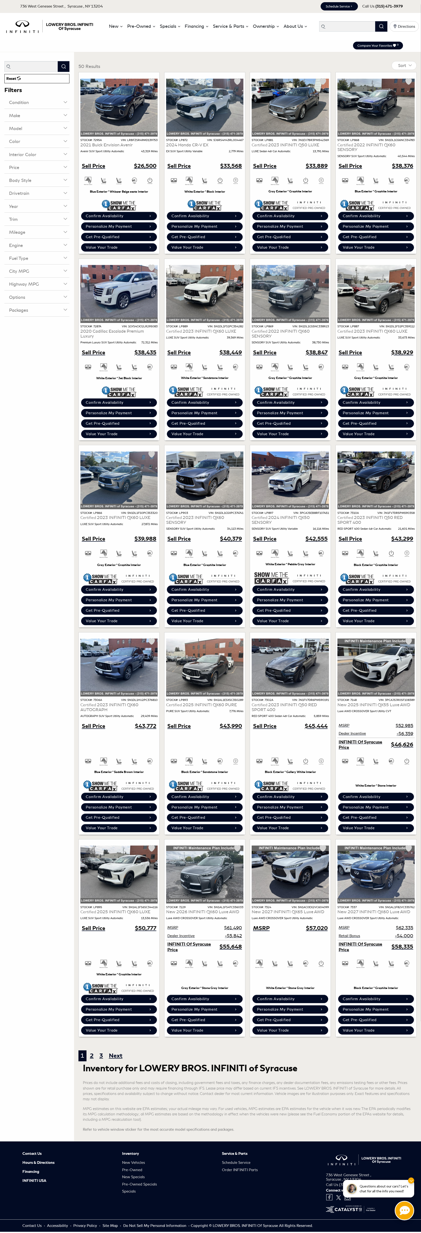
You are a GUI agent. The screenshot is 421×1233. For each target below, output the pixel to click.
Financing (30, 1171)
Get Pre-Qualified (103, 237)
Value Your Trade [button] (102, 247)
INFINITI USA (34, 1180)
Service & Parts (235, 1153)
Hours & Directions (38, 1162)
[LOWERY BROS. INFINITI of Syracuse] (49, 25)
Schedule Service (338, 6)
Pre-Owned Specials (139, 1184)
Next (116, 1055)
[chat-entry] (404, 1210)
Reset (11, 78)
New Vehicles (133, 1162)
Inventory (130, 1153)
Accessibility (58, 1226)
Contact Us (32, 1153)
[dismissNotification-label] (411, 1180)
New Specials (133, 1177)
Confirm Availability (105, 216)
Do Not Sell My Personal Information (155, 1226)
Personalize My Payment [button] (109, 226)
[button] (115, 26)
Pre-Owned (132, 1170)
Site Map (111, 1226)
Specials (129, 1191)
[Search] (381, 26)
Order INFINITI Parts (240, 1170)
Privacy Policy (85, 1226)
